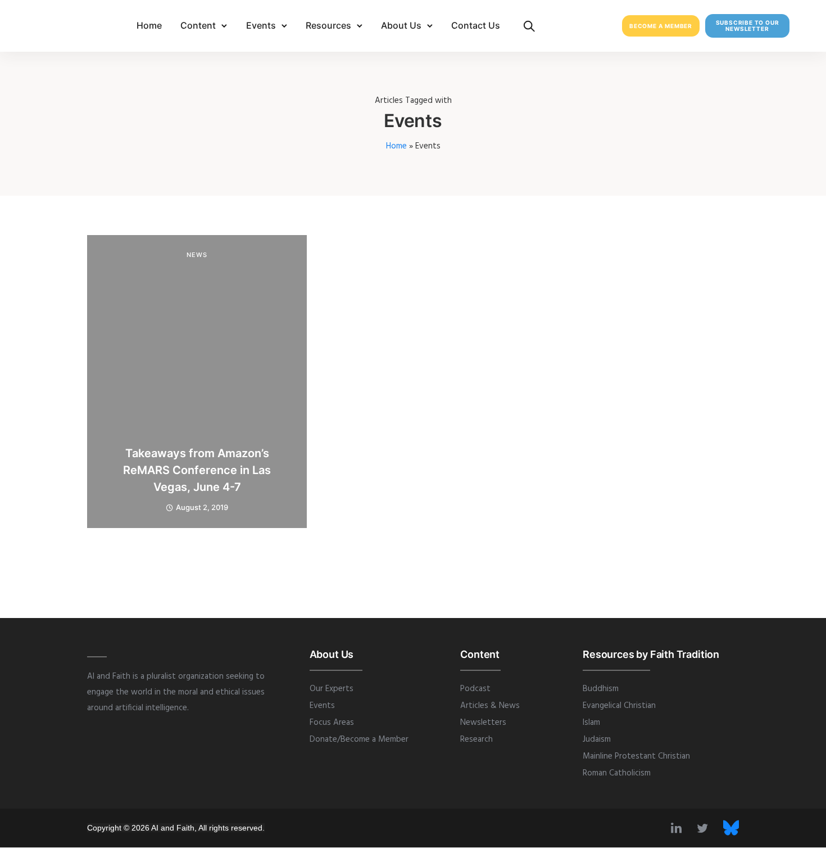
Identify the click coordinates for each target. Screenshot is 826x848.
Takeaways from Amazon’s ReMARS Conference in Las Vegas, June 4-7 (197, 470)
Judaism (597, 739)
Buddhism (601, 689)
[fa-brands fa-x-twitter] (731, 828)
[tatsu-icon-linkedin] (679, 828)
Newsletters (483, 722)
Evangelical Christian (619, 705)
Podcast (475, 689)
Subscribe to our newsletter (747, 25)
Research (476, 739)
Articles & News (490, 705)
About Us (401, 25)
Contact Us (475, 25)
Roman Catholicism (617, 773)
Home (149, 25)
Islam (591, 722)
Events (261, 25)
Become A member (660, 25)
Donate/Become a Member (359, 739)
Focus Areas (332, 722)
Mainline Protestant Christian (636, 756)
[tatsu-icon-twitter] (706, 828)
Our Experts (331, 689)
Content (198, 25)
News (197, 255)
